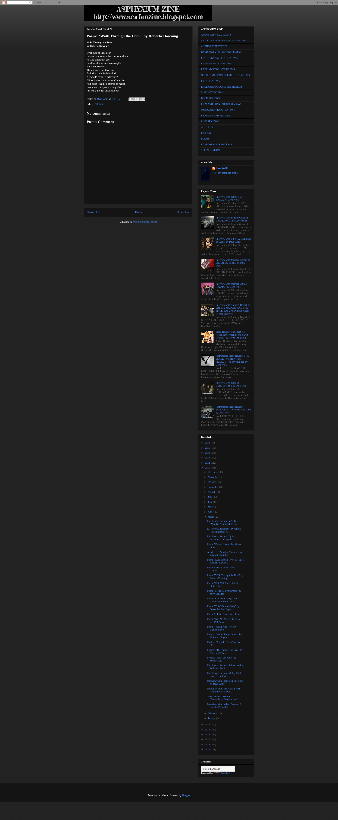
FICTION (206, 133)
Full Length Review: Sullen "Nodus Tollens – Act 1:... (225, 667)
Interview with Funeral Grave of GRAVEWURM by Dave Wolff (232, 219)
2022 (208, 462)
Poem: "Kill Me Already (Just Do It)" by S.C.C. (223, 620)
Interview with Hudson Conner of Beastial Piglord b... (224, 706)
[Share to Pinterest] (143, 99)
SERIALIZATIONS (211, 150)
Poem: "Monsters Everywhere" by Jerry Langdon (224, 592)
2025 (208, 448)
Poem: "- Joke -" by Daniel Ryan (223, 614)
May (210, 507)
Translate (225, 773)
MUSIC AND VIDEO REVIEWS (218, 110)
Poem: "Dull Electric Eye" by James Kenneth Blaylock (225, 561)
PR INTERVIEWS (210, 81)
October (212, 482)
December (213, 472)
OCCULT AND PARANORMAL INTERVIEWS (225, 75)
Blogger (186, 795)
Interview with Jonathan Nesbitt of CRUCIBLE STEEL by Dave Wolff (233, 263)
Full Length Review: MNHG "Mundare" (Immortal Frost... (223, 522)
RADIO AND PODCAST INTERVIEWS (221, 87)
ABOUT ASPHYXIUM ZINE (216, 34)
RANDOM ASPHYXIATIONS (216, 144)
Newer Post (94, 212)
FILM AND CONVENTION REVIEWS (221, 104)
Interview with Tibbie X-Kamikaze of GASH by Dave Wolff (233, 240)
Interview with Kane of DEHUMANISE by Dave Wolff (232, 384)
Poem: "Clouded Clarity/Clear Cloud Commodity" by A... (222, 600)
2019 (208, 729)
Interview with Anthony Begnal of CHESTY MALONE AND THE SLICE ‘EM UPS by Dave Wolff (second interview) (233, 309)
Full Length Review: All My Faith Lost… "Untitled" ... (224, 674)
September (213, 487)
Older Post (183, 212)
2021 (208, 467)
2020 (208, 724)
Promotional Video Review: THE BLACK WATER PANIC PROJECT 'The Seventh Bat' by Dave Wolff (232, 360)
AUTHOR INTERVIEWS (214, 46)
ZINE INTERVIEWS (212, 92)
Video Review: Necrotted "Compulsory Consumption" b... (224, 698)
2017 (208, 739)
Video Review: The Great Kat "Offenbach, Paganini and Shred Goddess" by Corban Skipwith (232, 335)
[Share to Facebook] (140, 99)
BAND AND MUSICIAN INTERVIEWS (221, 52)
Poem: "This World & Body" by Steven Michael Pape (223, 608)
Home (138, 212)
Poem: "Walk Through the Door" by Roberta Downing (225, 577)
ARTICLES (207, 127)
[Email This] (130, 99)
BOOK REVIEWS (210, 98)
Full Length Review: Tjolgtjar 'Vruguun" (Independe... (222, 538)
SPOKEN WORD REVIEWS (216, 115)
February (213, 713)
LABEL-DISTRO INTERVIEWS (218, 69)
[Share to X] (137, 99)
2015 (208, 749)
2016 (208, 744)
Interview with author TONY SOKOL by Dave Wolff (230, 198)
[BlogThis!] (133, 99)
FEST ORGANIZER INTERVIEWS (219, 58)
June (210, 502)
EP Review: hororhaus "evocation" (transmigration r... (224, 530)
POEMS (99, 104)
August (212, 492)
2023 (208, 457)
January (212, 718)
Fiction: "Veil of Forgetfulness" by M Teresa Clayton (224, 636)
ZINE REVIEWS (210, 121)
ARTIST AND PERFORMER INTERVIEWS (224, 40)
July (210, 497)
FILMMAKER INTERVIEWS (216, 63)
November (213, 477)
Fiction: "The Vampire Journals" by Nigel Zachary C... (225, 651)
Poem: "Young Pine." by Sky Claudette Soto (221, 628)
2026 (208, 442)
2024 (208, 452)
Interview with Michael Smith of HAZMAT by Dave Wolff (232, 285)
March (211, 516)
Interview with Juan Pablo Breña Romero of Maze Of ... (223, 690)
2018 (208, 734)
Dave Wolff (222, 168)
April (211, 512)
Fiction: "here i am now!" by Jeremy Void (221, 659)
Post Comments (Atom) (145, 222)
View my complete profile (225, 173)
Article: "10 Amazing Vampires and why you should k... (225, 553)
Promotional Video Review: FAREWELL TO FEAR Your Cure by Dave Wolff (233, 410)
